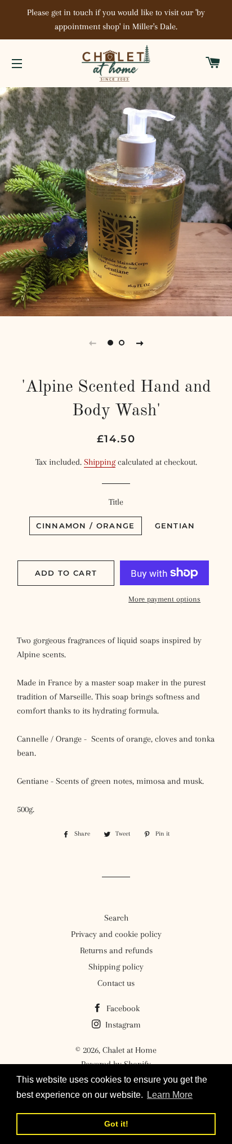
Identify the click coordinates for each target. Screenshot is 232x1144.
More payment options (164, 599)
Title (116, 502)
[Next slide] (139, 342)
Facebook (122, 1008)
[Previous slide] (92, 342)
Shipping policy (116, 967)
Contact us (116, 983)
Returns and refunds (116, 950)
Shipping (99, 462)
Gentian (175, 525)
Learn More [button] (170, 1095)
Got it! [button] (116, 1123)
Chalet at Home (129, 1050)
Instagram (122, 1025)
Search (116, 918)
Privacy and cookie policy (116, 934)
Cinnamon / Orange (85, 525)
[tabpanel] (116, 200)
